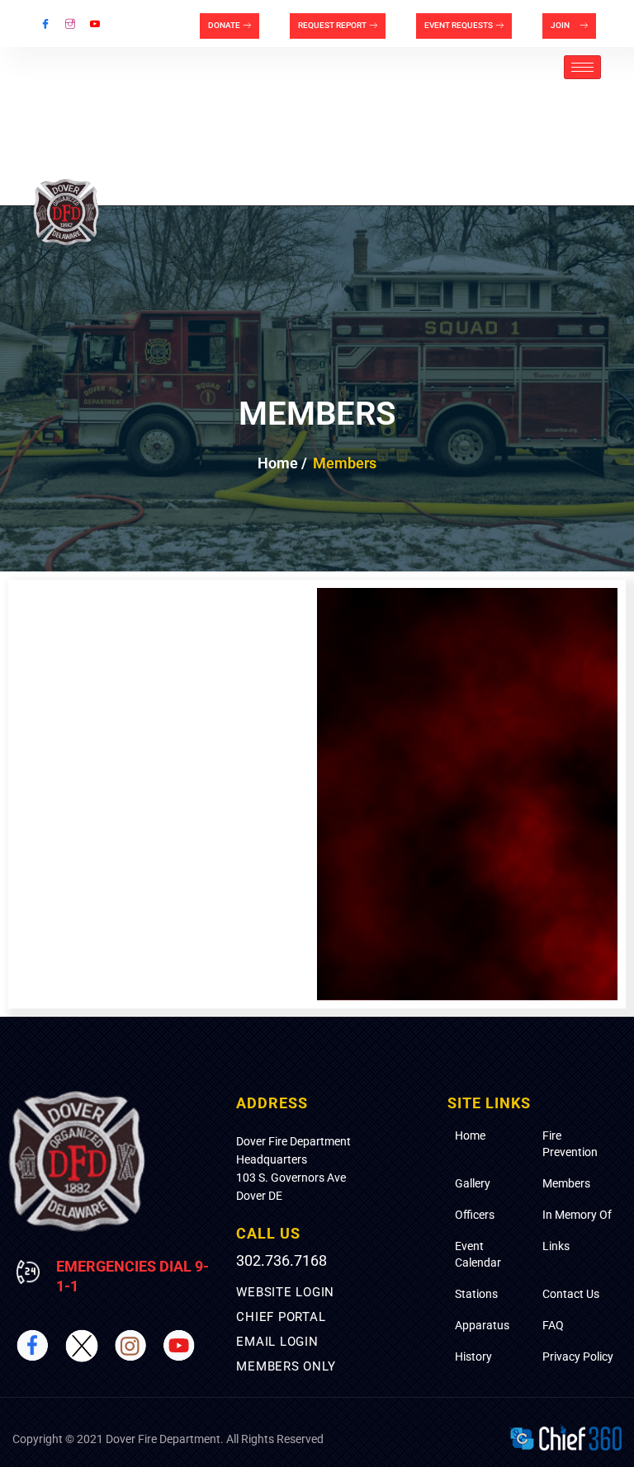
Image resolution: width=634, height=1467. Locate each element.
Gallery (472, 1183)
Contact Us (570, 1293)
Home (470, 1135)
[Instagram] (70, 24)
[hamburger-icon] (582, 67)
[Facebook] (45, 24)
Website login (285, 1292)
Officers (474, 1214)
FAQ (553, 1325)
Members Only (285, 1366)
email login (277, 1341)
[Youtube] (95, 24)
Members (566, 1183)
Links (556, 1246)
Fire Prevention (570, 1144)
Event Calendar (478, 1254)
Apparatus (482, 1325)
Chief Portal (280, 1316)
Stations (476, 1293)
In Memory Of (577, 1214)
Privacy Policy (577, 1356)
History (473, 1356)
